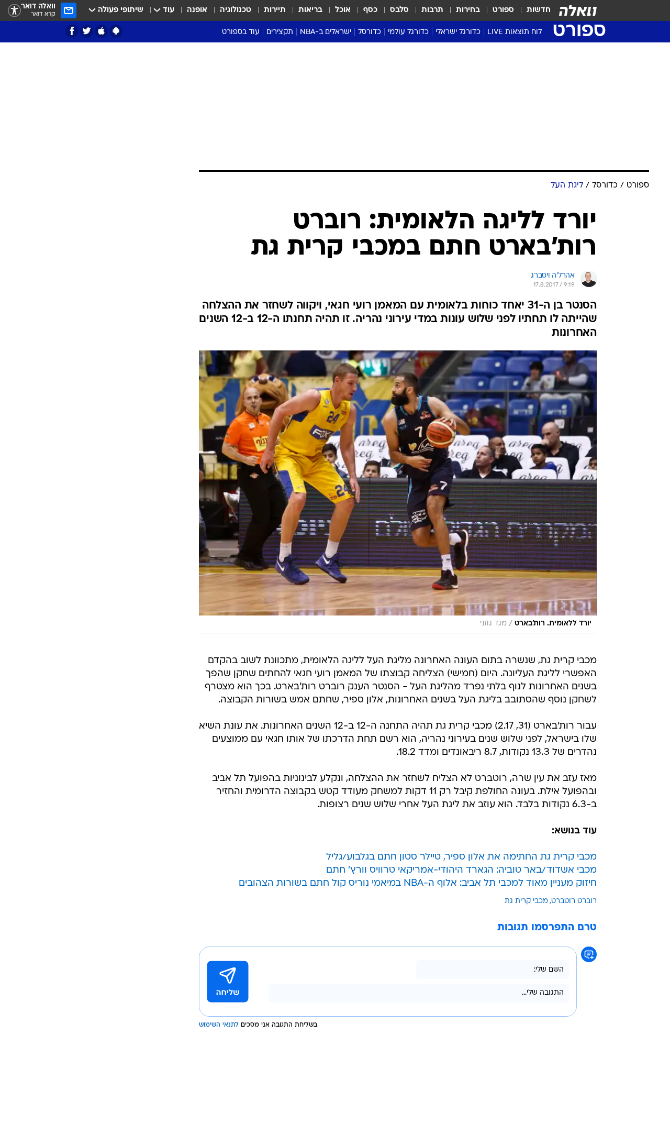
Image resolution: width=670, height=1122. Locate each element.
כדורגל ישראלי (458, 32)
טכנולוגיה (235, 10)
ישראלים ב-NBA (325, 32)
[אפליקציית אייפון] (101, 31)
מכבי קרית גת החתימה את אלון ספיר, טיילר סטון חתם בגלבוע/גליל (461, 857)
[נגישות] (14, 10)
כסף (370, 10)
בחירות (468, 10)
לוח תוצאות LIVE (514, 32)
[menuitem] (532, 10)
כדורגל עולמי (408, 32)
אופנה (197, 10)
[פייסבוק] (72, 31)
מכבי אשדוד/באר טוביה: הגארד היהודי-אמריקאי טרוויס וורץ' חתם (461, 870)
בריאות (310, 10)
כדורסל (369, 32)
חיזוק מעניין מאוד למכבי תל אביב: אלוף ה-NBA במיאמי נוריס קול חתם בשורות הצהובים (418, 883)
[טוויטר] (86, 31)
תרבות (432, 10)
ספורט (503, 10)
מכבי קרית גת (526, 901)
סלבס (399, 10)
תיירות (275, 10)
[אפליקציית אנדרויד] (115, 31)
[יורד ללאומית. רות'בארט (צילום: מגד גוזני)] (398, 491)
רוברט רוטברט (574, 901)
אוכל (343, 10)
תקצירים (279, 32)
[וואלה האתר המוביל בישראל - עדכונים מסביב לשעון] (578, 10)
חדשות (539, 10)
